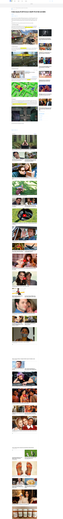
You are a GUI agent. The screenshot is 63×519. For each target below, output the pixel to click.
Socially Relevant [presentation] (41, 51)
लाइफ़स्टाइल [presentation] (40, 37)
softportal (12, 97)
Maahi (39, 54)
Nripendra (40, 40)
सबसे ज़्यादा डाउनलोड (20, 101)
